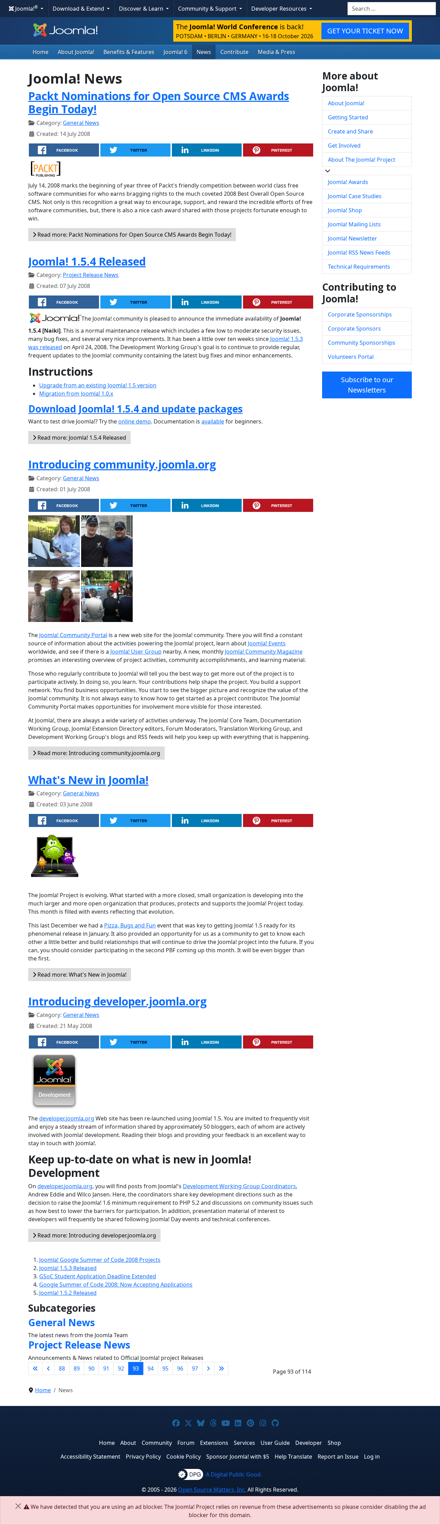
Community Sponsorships (361, 342)
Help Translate (293, 1456)
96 (180, 1368)
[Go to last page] (221, 1368)
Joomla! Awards (348, 182)
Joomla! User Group (136, 651)
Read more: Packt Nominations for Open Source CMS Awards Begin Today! (133, 234)
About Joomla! (76, 52)
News (204, 52)
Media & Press (276, 52)
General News (81, 123)
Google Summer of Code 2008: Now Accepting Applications (115, 1284)
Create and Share (350, 131)
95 (165, 1368)
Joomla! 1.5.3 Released (68, 1268)
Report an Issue (338, 1456)
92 (121, 1368)
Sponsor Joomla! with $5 (237, 1456)
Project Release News (91, 275)
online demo (134, 421)
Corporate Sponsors (354, 328)
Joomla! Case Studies (355, 196)
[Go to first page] (35, 1368)
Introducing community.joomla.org (122, 464)
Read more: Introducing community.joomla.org (98, 753)
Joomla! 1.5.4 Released (87, 261)
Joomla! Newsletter (352, 238)
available (212, 421)
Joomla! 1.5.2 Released (68, 1293)
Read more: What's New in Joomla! (81, 974)
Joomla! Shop (345, 210)
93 (136, 1368)
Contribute (234, 52)
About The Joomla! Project (361, 159)
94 (150, 1368)
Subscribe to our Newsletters (367, 385)
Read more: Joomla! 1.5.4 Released (81, 437)
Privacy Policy (143, 1456)
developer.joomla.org (66, 1118)
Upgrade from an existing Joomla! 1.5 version (97, 385)
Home (40, 52)
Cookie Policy (183, 1456)
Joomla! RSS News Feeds (359, 252)
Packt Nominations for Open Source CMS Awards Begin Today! (158, 102)
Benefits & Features (128, 52)
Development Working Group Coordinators (239, 1186)
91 (106, 1368)
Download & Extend (79, 8)
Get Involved (344, 145)
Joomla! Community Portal (73, 635)
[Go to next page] (208, 1368)
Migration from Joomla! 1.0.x (76, 393)
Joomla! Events (267, 643)
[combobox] (392, 8)
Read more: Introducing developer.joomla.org (96, 1235)
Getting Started (348, 117)
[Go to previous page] (48, 1368)
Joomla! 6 (175, 52)
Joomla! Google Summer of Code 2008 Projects (100, 1260)
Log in (372, 1456)
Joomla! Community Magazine (263, 651)
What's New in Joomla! (88, 779)
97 (195, 1368)
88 (62, 1368)
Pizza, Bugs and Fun (130, 925)
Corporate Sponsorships (360, 314)
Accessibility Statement (90, 1456)
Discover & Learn (142, 8)
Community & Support (208, 8)
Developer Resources (279, 8)
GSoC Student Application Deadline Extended (97, 1276)
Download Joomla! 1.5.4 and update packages (135, 408)
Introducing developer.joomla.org (117, 1001)
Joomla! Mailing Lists (354, 224)
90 (91, 1368)
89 (77, 1368)
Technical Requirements (359, 266)
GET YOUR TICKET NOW (365, 30)
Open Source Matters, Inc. (212, 1489)
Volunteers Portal (351, 357)
